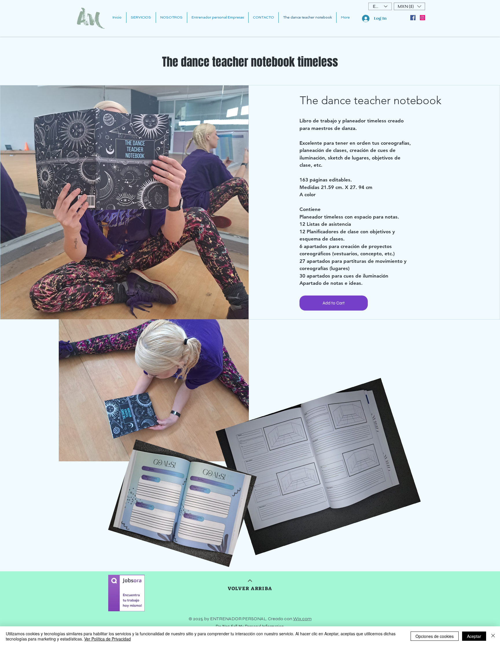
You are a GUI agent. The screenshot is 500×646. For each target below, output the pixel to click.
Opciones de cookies (435, 636)
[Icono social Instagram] (422, 17)
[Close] (493, 636)
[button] (409, 6)
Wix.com (302, 618)
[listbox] (409, 6)
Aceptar (474, 636)
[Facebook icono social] (413, 17)
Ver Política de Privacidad (107, 639)
